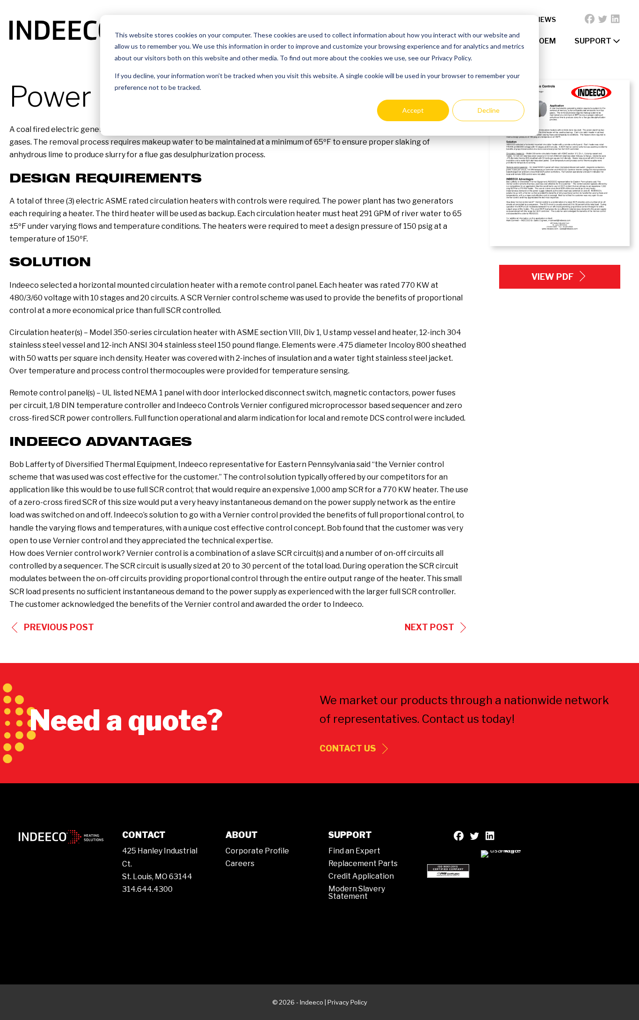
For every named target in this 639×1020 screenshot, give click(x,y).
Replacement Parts (363, 863)
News (545, 19)
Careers (239, 863)
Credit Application (361, 876)
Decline (489, 110)
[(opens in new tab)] (448, 870)
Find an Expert (354, 850)
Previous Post (59, 627)
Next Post (429, 627)
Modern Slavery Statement (356, 892)
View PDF (552, 277)
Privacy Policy (347, 1002)
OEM (547, 40)
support (593, 40)
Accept (413, 110)
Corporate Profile (257, 850)
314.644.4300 (147, 889)
